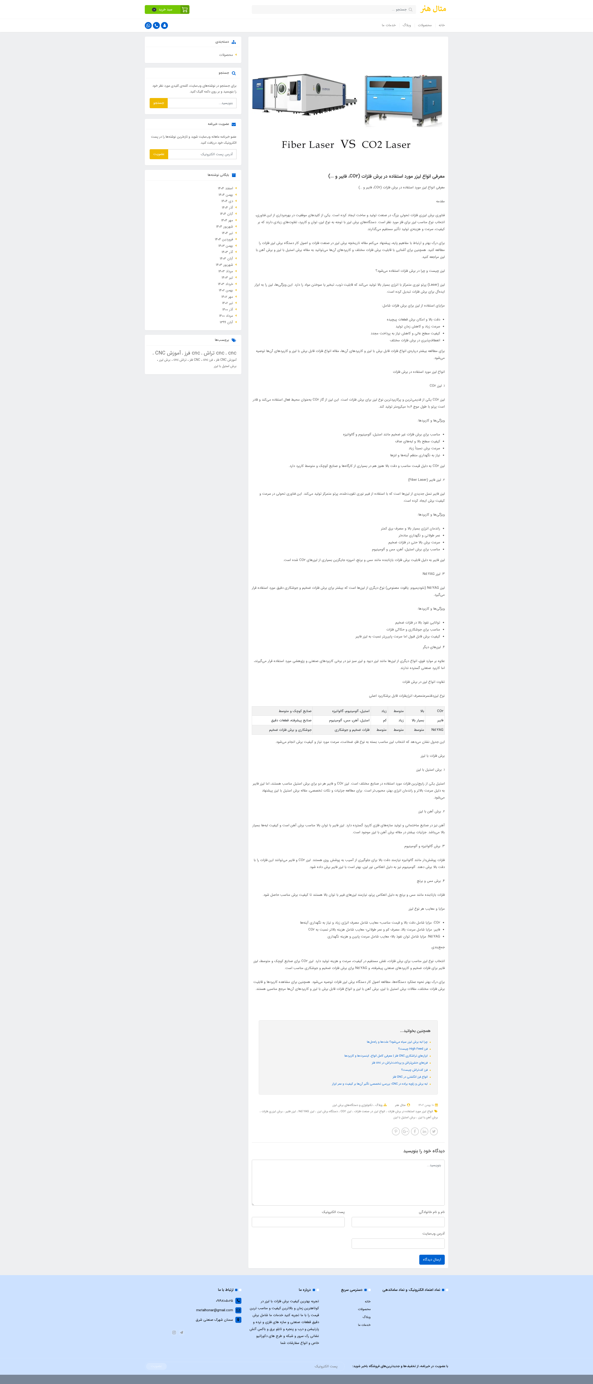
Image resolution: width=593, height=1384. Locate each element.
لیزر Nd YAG (306, 1111)
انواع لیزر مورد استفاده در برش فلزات (410, 1111)
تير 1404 (227, 233)
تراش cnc (179, 359)
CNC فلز (194, 359)
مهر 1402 (227, 297)
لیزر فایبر (290, 1111)
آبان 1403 (226, 258)
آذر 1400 (227, 309)
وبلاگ (407, 25)
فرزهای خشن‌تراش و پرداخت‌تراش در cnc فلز (400, 1062)
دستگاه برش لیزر (327, 1111)
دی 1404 (227, 201)
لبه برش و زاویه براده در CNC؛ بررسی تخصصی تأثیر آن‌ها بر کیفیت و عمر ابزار (380, 1083)
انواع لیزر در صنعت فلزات (369, 1111)
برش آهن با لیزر (427, 1117)
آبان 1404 (226, 214)
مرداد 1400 (226, 316)
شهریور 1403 (224, 265)
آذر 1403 (227, 252)
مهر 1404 (227, 220)
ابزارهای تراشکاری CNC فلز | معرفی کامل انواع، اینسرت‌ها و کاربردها (386, 1055)
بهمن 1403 (225, 246)
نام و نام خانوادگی (432, 1212)
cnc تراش (213, 353)
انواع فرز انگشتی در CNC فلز (411, 1076)
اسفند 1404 (225, 188)
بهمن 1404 (226, 195)
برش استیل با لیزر (404, 1117)
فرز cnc (207, 359)
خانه (442, 25)
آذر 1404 (227, 207)
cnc (232, 353)
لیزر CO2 (345, 1111)
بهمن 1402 (226, 290)
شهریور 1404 (224, 226)
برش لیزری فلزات (272, 1111)
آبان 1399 (226, 322)
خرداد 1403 (225, 284)
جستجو (158, 103)
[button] (167, 9)
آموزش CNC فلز (226, 359)
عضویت (158, 154)
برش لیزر (164, 359)
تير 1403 (227, 277)
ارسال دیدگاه (432, 1259)
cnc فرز (191, 353)
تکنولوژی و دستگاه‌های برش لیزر (352, 1105)
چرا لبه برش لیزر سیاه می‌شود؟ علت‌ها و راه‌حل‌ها (398, 1041)
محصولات (425, 25)
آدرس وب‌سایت (434, 1233)
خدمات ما (389, 25)
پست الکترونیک (333, 1212)
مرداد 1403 (225, 271)
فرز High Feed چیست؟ (413, 1048)
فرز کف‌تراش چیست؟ (415, 1069)
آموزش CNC (167, 353)
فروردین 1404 (224, 239)
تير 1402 (227, 303)
